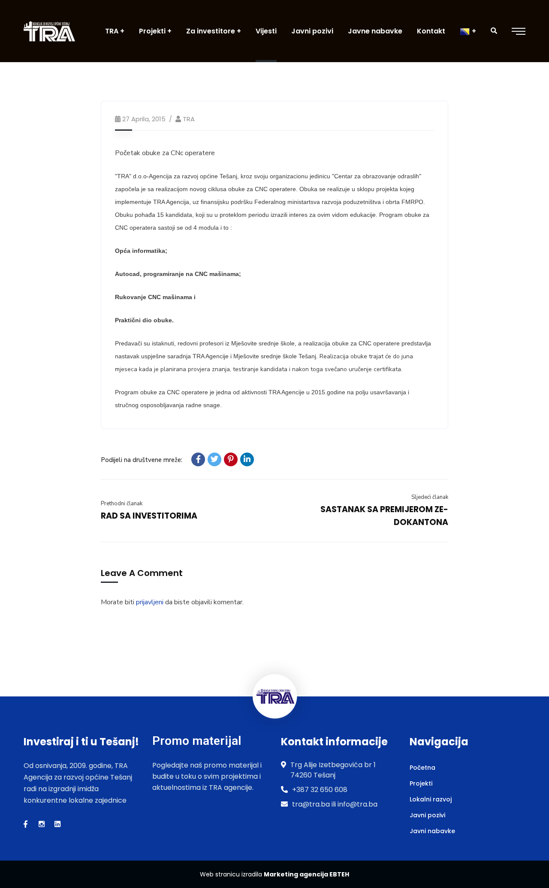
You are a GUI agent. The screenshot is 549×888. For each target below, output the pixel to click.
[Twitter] (214, 459)
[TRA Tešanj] (49, 31)
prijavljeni (149, 602)
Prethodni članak (121, 503)
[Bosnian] (468, 31)
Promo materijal (196, 741)
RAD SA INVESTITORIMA (149, 516)
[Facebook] (198, 459)
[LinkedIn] (247, 459)
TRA (189, 118)
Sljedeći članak (429, 497)
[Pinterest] (231, 459)
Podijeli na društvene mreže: (141, 460)
